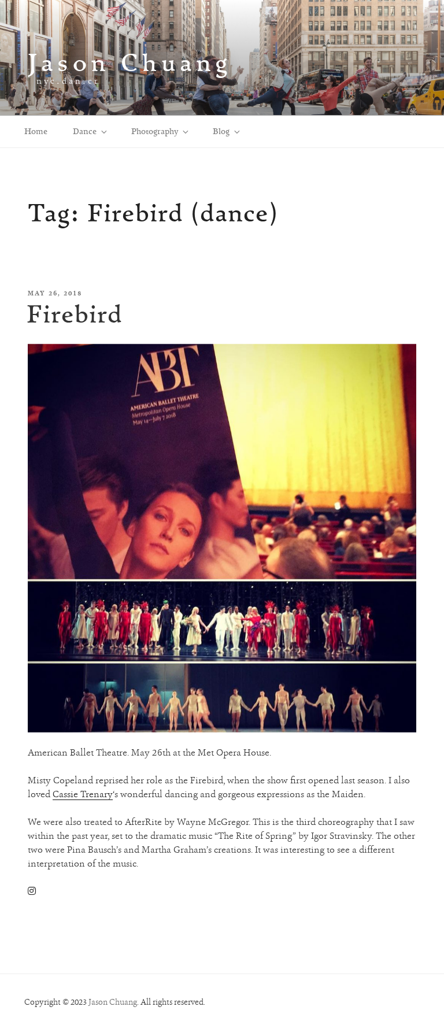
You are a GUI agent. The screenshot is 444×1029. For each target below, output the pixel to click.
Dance (85, 131)
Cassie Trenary (83, 794)
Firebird (75, 313)
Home (35, 131)
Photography (154, 131)
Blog (221, 131)
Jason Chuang (130, 62)
